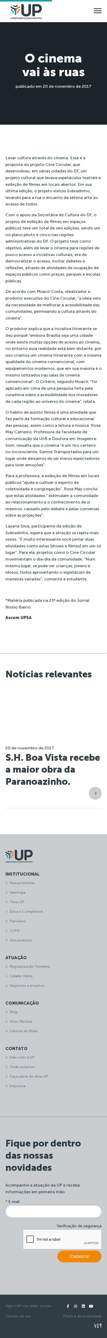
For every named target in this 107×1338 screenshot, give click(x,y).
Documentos (21, 940)
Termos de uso (18, 1316)
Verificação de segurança (79, 1226)
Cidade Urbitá (21, 976)
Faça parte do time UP (29, 1076)
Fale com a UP (22, 1057)
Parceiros (18, 921)
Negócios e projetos (27, 985)
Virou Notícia (21, 1021)
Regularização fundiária (30, 966)
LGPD (15, 930)
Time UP (17, 902)
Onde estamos (22, 1067)
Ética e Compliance (26, 911)
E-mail (12, 1201)
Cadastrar (79, 1256)
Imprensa (17, 1086)
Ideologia (17, 892)
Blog (13, 1012)
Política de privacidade (82, 1316)
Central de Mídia (23, 1031)
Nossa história (22, 883)
